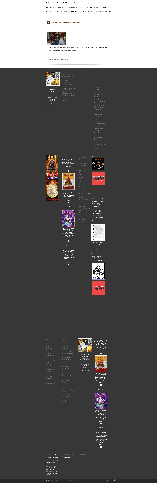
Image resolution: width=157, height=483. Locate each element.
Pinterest (84, 63)
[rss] (109, 481)
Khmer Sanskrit (108, 11)
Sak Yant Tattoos (53, 7)
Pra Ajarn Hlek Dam (98, 116)
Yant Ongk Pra (81, 175)
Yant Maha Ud (81, 172)
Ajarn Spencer (65, 454)
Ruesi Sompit (97, 135)
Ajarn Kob (96, 121)
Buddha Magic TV (95, 198)
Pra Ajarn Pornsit (97, 119)
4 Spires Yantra (81, 157)
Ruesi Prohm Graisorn (99, 109)
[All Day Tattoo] (98, 178)
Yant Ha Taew (81, 201)
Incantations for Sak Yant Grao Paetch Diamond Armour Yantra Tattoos (68, 89)
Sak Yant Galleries (79, 7)
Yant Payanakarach (82, 217)
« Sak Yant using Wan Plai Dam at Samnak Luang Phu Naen (58, 59)
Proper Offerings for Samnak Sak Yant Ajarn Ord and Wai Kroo (68, 95)
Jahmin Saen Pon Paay (99, 107)
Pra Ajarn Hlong (97, 142)
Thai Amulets (59, 11)
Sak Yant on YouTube (96, 192)
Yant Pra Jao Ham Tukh (83, 191)
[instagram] (111, 481)
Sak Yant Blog (72, 7)
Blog (47, 7)
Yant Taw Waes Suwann (83, 199)
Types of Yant (104, 7)
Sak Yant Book (65, 7)
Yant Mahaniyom (81, 219)
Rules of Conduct (91, 11)
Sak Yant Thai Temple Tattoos (60, 2)
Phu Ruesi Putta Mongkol (99, 123)
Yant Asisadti (81, 168)
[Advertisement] (84, 93)
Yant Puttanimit (81, 184)
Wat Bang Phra (66, 11)
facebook (78, 63)
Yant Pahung (81, 177)
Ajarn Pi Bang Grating (99, 105)
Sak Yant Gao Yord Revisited (68, 76)
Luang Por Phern (97, 87)
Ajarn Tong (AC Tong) (99, 99)
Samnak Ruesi (49, 14)
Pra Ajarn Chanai (98, 94)
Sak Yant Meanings (99, 11)
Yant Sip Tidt (80, 221)
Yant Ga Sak (80, 212)
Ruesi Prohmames (98, 114)
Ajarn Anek (96, 130)
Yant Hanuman (81, 215)
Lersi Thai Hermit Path (96, 215)
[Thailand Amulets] (52, 178)
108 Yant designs (88, 7)
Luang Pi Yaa (97, 92)
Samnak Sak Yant (57, 14)
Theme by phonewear (75, 480)
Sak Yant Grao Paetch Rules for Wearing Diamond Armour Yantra (68, 84)
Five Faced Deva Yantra (83, 179)
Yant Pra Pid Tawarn (82, 181)
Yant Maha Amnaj (82, 170)
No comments (55, 26)
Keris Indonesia (94, 210)
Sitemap (59, 7)
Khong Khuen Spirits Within (68, 103)
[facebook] (106, 481)
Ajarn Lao (96, 150)
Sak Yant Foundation (66, 14)
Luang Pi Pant (97, 89)
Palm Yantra (80, 197)
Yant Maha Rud (81, 188)
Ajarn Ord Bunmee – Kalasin (100, 139)
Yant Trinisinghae (81, 159)
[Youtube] (107, 481)
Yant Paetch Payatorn (82, 165)
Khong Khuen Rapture (50, 11)
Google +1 (82, 63)
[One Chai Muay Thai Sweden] (98, 164)
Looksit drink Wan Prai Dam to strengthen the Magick (66, 22)
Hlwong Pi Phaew (98, 112)
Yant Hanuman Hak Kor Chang (84, 204)
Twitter (80, 63)
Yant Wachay (81, 186)
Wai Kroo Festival (73, 11)
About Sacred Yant (96, 7)
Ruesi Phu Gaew (97, 126)
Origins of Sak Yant (82, 11)
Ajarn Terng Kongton (98, 137)
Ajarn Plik (96, 148)
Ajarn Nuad (96, 96)
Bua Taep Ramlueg (82, 206)
